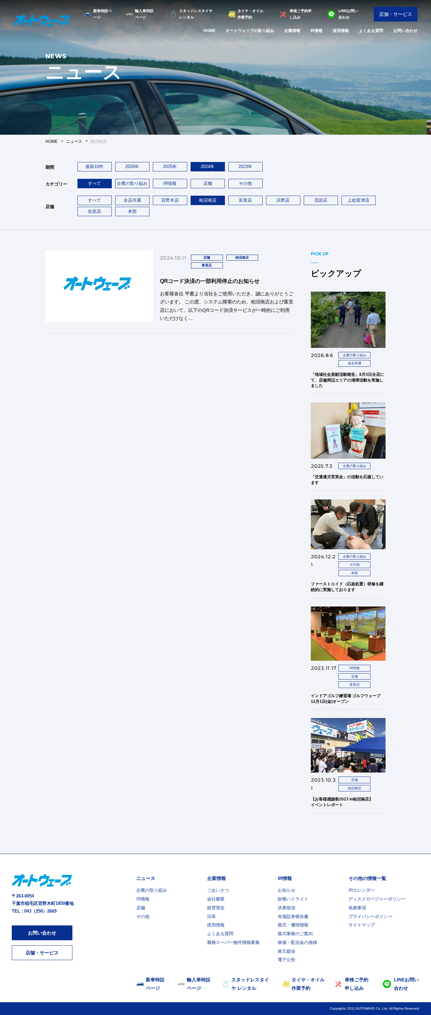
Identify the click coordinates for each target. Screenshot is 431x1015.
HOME (209, 30)
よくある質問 (371, 30)
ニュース (145, 878)
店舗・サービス (395, 14)
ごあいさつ (218, 890)
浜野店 (283, 200)
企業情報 (292, 30)
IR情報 (316, 30)
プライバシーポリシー (370, 916)
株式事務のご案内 (295, 933)
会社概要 (216, 899)
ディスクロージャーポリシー (377, 899)
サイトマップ (362, 924)
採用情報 (341, 30)
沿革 (211, 916)
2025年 (170, 166)
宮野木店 (170, 200)
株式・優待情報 (293, 924)
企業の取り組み (132, 183)
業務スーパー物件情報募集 (233, 942)
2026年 (132, 166)
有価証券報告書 (293, 916)
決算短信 (286, 907)
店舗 (207, 183)
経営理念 (216, 907)
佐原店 (94, 211)
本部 (132, 211)
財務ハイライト (293, 899)
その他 (245, 183)
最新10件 (94, 166)
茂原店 (320, 200)
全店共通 (132, 200)
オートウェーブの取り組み (250, 30)
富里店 (245, 200)
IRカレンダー (362, 890)
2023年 (245, 166)
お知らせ (286, 890)
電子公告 (286, 959)
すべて (94, 200)
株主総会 (286, 951)
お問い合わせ (405, 30)
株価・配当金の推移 (297, 942)
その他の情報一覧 (367, 878)
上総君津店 (358, 200)
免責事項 (357, 907)
